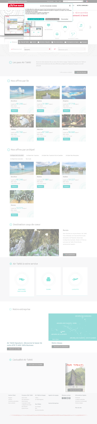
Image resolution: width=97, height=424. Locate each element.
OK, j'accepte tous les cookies (35, 19)
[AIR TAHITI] (16, 5)
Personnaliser (64, 19)
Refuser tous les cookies (52, 19)
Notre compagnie (82, 5)
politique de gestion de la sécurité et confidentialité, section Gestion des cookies (47, 14)
